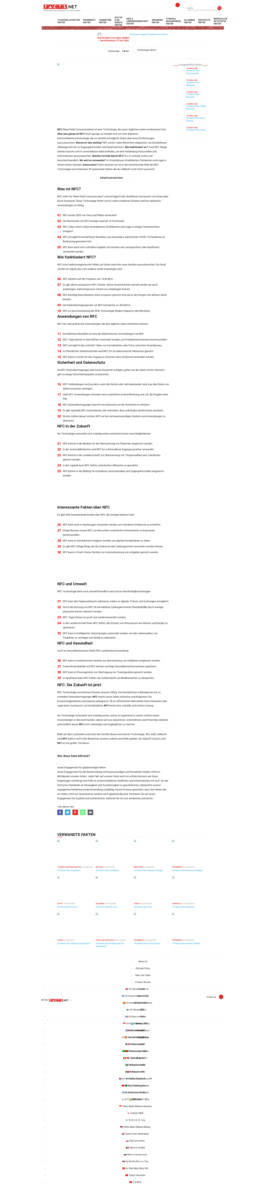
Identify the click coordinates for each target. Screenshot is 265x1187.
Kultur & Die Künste (118, 21)
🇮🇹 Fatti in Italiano (135, 1044)
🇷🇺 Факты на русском (135, 1154)
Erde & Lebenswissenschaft (137, 21)
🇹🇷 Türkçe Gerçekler (135, 1175)
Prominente (89, 21)
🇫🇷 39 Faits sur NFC (135, 1016)
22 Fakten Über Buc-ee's (106, 907)
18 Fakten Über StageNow (68, 870)
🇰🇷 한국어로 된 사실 (135, 1120)
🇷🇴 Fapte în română (135, 1147)
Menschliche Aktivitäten (220, 21)
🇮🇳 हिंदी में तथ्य (135, 1099)
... (231, 21)
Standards (74, 785)
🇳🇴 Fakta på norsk (135, 1071)
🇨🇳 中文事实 (135, 1182)
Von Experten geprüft (139, 34)
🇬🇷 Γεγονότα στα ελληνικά (135, 1092)
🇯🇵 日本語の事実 (135, 1113)
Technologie (118, 51)
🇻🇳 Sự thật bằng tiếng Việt (135, 1168)
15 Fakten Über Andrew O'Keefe (186, 943)
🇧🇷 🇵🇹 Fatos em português (135, 1051)
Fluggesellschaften (69, 21)
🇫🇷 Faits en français (135, 1030)
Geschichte (204, 21)
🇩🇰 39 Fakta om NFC (135, 989)
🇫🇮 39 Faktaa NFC (135, 1009)
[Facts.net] (60, 6)
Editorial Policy (143, 968)
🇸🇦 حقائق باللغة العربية (135, 1085)
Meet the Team (143, 975)
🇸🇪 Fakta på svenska (135, 1065)
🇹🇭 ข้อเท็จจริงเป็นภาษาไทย (135, 1161)
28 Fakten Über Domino (67, 907)
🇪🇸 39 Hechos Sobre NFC (135, 1003)
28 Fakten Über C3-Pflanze (107, 870)
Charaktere (105, 21)
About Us (142, 961)
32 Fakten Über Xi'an (143, 907)
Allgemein (189, 21)
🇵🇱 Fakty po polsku (135, 1140)
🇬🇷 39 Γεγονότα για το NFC (135, 996)
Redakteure (77, 789)
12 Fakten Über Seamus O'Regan (148, 870)
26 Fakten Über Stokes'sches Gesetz (73, 943)
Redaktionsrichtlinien (158, 34)
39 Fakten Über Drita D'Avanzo (147, 943)
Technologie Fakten (146, 50)
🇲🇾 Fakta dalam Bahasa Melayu (135, 1127)
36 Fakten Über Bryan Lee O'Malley (187, 870)
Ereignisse (157, 21)
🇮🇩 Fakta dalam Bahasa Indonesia (135, 1106)
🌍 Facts (135, 1023)
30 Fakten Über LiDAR (195, 130)
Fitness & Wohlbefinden (173, 21)
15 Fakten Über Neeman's (183, 907)
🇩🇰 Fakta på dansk (135, 1058)
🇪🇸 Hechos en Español (135, 1037)
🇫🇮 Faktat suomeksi (135, 1078)
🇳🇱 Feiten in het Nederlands (135, 1134)
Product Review (143, 982)
